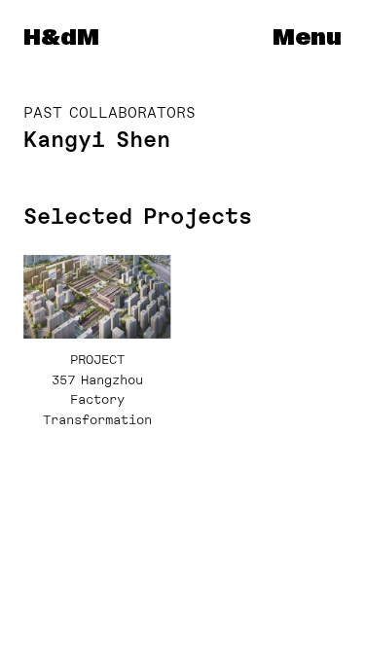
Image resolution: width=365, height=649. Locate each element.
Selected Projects (137, 216)
